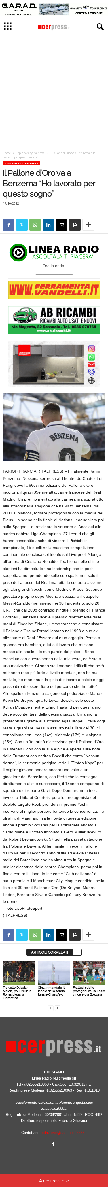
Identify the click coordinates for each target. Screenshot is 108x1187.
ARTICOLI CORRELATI (49, 952)
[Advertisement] (54, 91)
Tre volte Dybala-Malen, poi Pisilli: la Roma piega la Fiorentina (17, 993)
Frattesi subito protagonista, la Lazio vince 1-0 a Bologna (89, 991)
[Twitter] (22, 225)
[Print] (75, 225)
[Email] (61, 225)
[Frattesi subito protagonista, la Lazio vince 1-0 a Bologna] (89, 973)
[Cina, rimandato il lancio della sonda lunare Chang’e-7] (54, 973)
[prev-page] (51, 1008)
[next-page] (57, 1008)
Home (7, 153)
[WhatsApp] (35, 225)
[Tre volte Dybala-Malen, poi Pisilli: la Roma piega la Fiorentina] (19, 973)
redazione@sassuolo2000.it (64, 1133)
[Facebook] (8, 225)
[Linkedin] (48, 225)
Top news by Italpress (30, 153)
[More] (88, 225)
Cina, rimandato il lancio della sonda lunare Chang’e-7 (51, 991)
